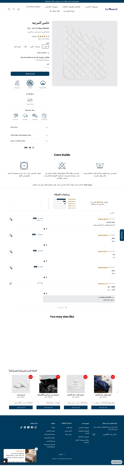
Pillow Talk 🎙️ (55, 11)
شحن (39, 32)
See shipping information (42, 60)
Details (14, 127)
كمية (48, 64)
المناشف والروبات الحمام (71, 7)
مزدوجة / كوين (35, 46)
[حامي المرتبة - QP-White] (116, 359)
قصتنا (53, 427)
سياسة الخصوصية (49, 438)
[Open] (4, 461)
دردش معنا (68, 434)
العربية (61, 454)
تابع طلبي (69, 427)
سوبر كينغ (17, 46)
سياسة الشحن (50, 431)
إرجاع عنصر (68, 431)
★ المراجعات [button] (122, 235)
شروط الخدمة (50, 441)
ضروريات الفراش (51, 7)
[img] (102, 219)
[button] (43, 36)
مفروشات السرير (91, 7)
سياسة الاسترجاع (49, 434)
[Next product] (118, 392)
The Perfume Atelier (33, 7)
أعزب (45, 46)
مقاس (47, 43)
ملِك (25, 46)
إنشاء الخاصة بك (68, 11)
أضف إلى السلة (103, 407)
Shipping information (21, 135)
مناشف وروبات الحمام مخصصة (82, 441)
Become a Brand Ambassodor (49, 445)
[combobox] (103, 403)
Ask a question (18, 141)
